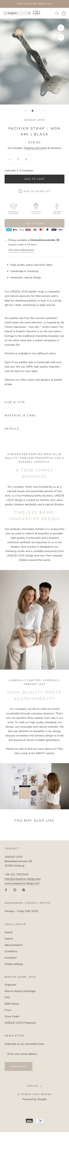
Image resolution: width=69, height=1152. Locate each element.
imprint (9, 938)
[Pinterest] (23, 890)
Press (8, 1010)
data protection (14, 945)
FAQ (7, 997)
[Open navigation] (5, 13)
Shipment (10, 985)
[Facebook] (6, 890)
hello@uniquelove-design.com (23, 879)
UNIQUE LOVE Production (20, 1023)
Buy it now (34, 223)
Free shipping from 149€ (34, 3)
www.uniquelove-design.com (22, 883)
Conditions (11, 951)
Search (9, 932)
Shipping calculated (35, 148)
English (32, 1086)
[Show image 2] (36, 111)
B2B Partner (12, 1004)
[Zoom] (61, 27)
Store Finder (12, 1016)
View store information (21, 250)
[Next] (43, 110)
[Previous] (25, 110)
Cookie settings (14, 964)
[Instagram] (14, 890)
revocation (11, 957)
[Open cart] (64, 13)
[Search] (57, 13)
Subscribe (18, 1066)
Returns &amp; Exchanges (20, 991)
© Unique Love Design (34, 1094)
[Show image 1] (32, 111)
